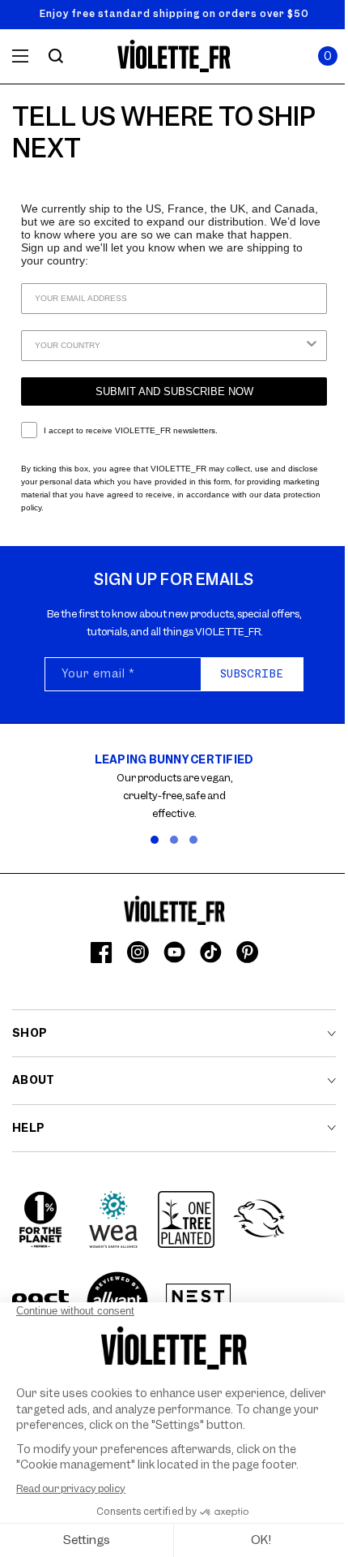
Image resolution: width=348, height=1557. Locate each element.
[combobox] (169, 345)
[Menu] (20, 56)
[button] (328, 56)
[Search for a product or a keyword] (56, 56)
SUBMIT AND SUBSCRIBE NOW (174, 391)
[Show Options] (311, 345)
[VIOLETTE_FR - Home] (174, 56)
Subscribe (251, 673)
